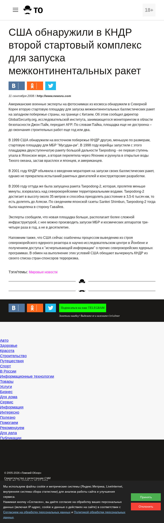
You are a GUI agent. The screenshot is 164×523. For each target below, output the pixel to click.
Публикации (10, 438)
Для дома (8, 397)
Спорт (5, 366)
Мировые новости (43, 272)
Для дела (8, 433)
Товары (6, 381)
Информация (11, 407)
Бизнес (6, 392)
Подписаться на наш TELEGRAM (82, 307)
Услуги (6, 387)
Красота (7, 351)
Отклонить (146, 506)
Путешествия (12, 361)
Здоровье (8, 345)
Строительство (13, 356)
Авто (4, 340)
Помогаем (9, 422)
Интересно (9, 412)
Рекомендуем (12, 428)
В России (8, 371)
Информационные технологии (27, 376)
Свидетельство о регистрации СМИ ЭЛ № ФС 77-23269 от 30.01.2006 (27, 479)
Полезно (7, 417)
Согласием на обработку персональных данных (36, 512)
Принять (146, 497)
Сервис (6, 402)
